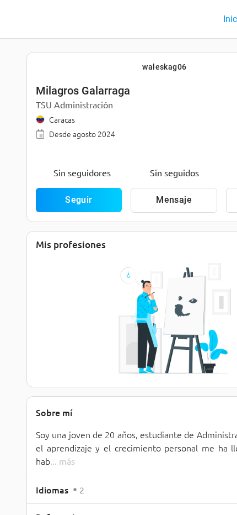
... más (62, 460)
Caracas (62, 119)
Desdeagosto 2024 (82, 134)
